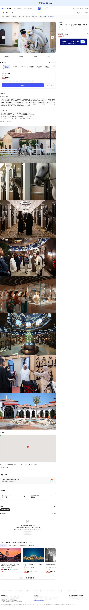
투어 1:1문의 (36, 600)
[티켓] (12, 13)
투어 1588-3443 (37, 596)
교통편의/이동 (23, 545)
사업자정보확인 (16, 597)
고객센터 (75, 590)
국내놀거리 (34, 17)
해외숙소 (8, 17)
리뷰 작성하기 (28, 533)
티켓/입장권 (4, 545)
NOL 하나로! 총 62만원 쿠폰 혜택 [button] (22, 8)
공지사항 (68, 590)
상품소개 (20, 56)
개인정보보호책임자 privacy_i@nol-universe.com (78, 599)
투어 (10, 545)
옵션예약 (7, 56)
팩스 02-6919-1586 (38, 597)
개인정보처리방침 (19, 590)
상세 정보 (49, 85)
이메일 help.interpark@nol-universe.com (50, 597)
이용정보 (34, 56)
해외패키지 (15, 17)
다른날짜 (52, 62)
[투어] (7, 13)
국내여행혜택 (51, 17)
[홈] (3, 13)
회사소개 (3, 590)
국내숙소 (28, 17)
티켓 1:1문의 (41, 600)
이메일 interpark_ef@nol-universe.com (76, 597)
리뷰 (48, 56)
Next (55, 558)
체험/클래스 (31, 545)
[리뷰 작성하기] (55, 506)
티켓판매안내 (60, 590)
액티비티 (15, 545)
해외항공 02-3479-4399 (39, 599)
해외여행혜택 (43, 17)
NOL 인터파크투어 (5, 509)
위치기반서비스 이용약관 (31, 590)
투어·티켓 (21, 17)
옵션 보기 (23, 85)
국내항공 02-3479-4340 (49, 599)
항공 (3, 17)
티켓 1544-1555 (44, 596)
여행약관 (41, 590)
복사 (36, 464)
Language (84, 590)
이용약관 (10, 590)
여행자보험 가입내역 (50, 590)
